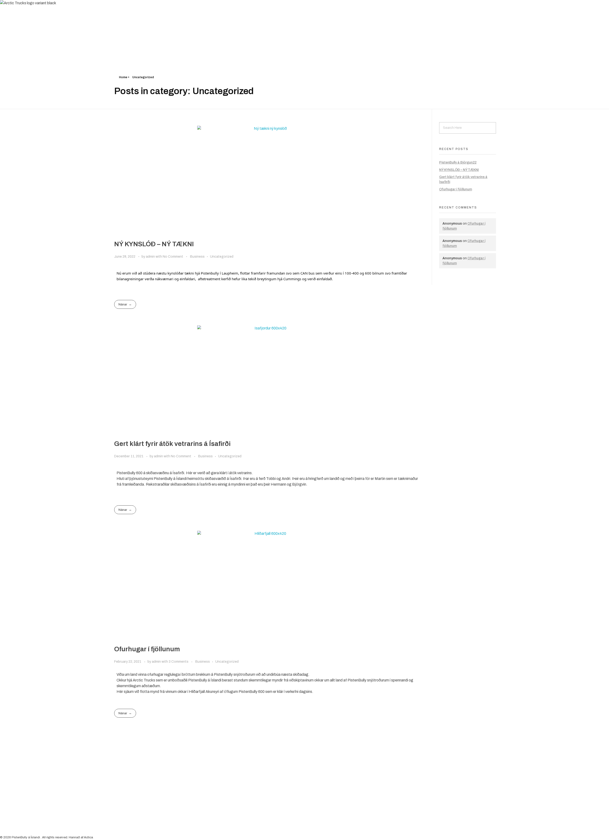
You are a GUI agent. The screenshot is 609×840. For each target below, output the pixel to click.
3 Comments (178, 661)
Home (123, 77)
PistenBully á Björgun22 (457, 162)
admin (151, 256)
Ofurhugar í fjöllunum (147, 649)
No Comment (173, 256)
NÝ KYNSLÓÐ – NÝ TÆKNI (154, 244)
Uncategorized (221, 256)
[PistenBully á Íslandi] (28, 13)
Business (197, 256)
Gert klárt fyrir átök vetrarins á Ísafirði (172, 443)
